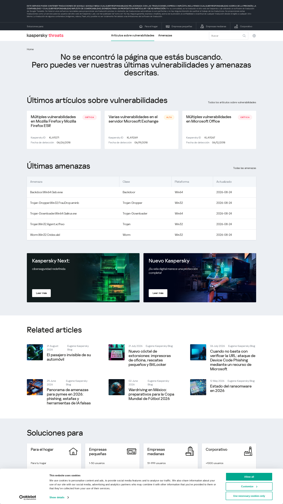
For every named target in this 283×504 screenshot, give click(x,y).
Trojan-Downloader (135, 213)
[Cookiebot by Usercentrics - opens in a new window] (27, 497)
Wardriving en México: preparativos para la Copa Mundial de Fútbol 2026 (151, 394)
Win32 (179, 202)
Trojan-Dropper (132, 202)
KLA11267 (210, 137)
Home (30, 49)
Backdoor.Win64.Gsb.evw (46, 192)
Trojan (127, 224)
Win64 (179, 192)
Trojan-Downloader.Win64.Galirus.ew (53, 213)
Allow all (249, 476)
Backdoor (129, 192)
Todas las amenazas (244, 168)
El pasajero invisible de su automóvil (69, 357)
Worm (127, 234)
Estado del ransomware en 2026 (231, 388)
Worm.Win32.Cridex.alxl (45, 234)
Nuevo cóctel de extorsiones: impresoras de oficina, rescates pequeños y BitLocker (150, 358)
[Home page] (46, 36)
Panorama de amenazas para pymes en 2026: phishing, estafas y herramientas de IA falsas (69, 396)
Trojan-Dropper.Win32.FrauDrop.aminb (54, 202)
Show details (56, 497)
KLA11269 (132, 137)
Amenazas (165, 35)
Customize (247, 486)
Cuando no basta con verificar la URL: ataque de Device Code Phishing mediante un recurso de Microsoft (232, 360)
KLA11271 (54, 137)
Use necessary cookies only (249, 495)
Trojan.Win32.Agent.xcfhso (47, 224)
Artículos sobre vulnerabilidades (132, 35)
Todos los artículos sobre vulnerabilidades (232, 102)
